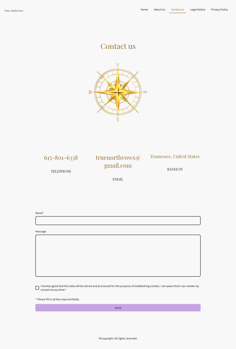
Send (118, 308)
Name (39, 213)
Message (40, 231)
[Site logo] (22, 13)
